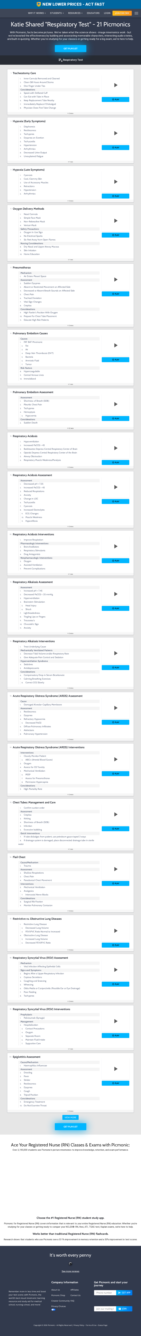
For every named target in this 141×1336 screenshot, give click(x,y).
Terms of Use (91, 1325)
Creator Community (60, 1300)
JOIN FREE (122, 13)
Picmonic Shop (58, 1295)
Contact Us (75, 1295)
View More (70, 1117)
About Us (55, 1289)
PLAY (117, 99)
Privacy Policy (79, 1325)
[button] (70, 1184)
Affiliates (74, 1289)
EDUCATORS (93, 13)
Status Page (102, 1325)
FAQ (72, 1300)
